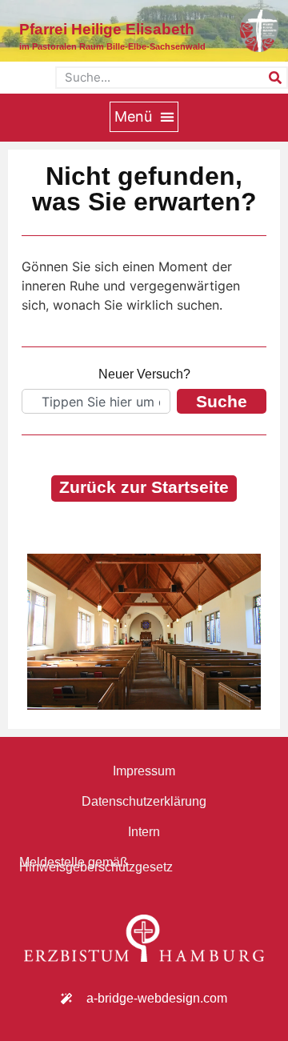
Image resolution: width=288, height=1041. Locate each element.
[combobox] (96, 401)
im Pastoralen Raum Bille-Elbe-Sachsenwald (112, 46)
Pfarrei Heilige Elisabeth (106, 29)
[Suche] (275, 77)
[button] (144, 117)
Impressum (144, 771)
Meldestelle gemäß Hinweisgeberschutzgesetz (96, 864)
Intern (144, 832)
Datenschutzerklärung (144, 801)
